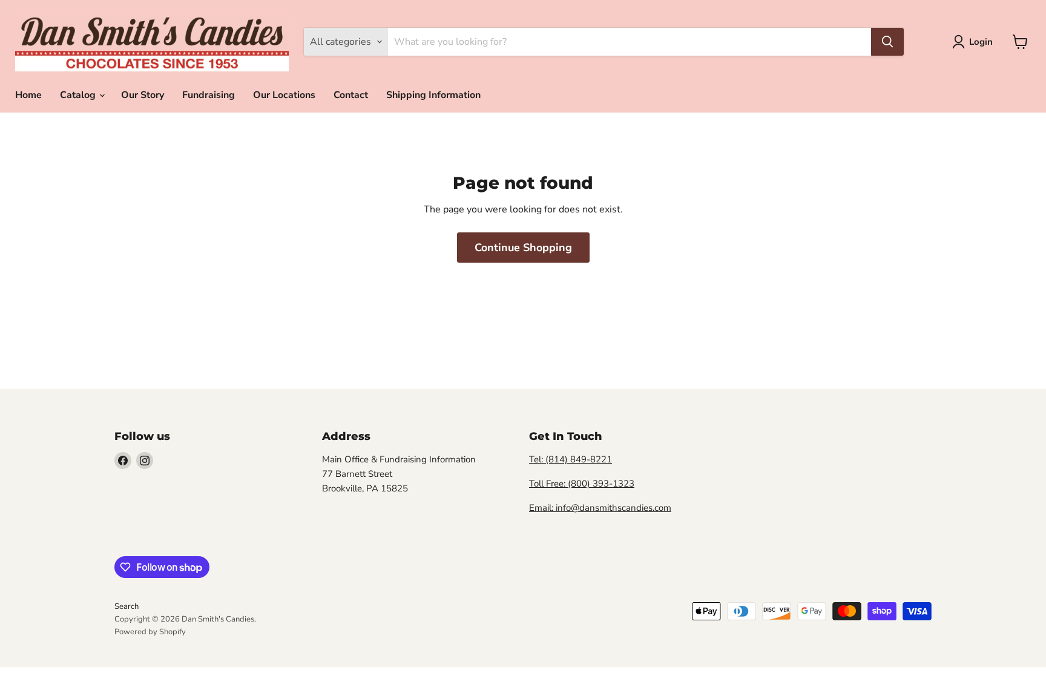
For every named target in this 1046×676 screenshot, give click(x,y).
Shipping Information (433, 95)
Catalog (79, 95)
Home (28, 95)
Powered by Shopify (150, 631)
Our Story (142, 95)
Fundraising (208, 95)
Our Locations (284, 95)
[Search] (887, 42)
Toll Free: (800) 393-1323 (581, 483)
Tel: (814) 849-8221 (570, 459)
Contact (351, 95)
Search (126, 606)
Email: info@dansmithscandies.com (600, 508)
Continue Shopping (523, 247)
